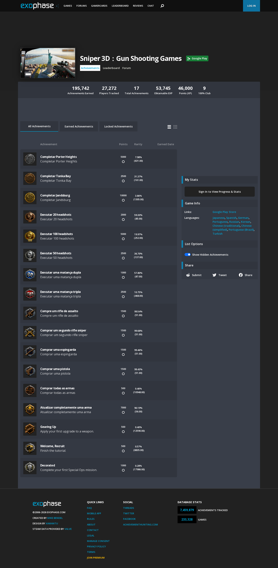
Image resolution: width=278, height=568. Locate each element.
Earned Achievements (79, 126)
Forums (81, 5)
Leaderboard (120, 5)
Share (248, 275)
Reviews (138, 5)
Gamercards (99, 5)
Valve (68, 529)
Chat (151, 5)
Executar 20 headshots (55, 215)
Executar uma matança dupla (60, 272)
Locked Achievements (118, 126)
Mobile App (94, 513)
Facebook (129, 519)
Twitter (128, 513)
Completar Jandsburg (55, 195)
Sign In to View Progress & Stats (220, 191)
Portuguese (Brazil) (241, 229)
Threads (128, 508)
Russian (234, 221)
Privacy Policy (96, 546)
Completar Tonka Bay (55, 176)
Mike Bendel (55, 518)
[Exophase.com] (40, 6)
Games (68, 5)
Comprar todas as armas (57, 388)
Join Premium (96, 557)
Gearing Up (48, 427)
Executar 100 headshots (56, 234)
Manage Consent (98, 541)
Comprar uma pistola (55, 369)
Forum (126, 68)
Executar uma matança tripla (60, 292)
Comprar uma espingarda (58, 350)
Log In (251, 5)
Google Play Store (224, 212)
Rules (91, 519)
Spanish (231, 218)
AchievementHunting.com (140, 524)
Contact (93, 530)
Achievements (90, 68)
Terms (91, 552)
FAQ (89, 508)
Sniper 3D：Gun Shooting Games (131, 58)
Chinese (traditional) (226, 225)
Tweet (222, 275)
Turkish (218, 233)
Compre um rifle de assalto (59, 311)
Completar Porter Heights (58, 157)
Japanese (219, 218)
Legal (90, 535)
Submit (197, 275)
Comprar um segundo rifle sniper (63, 330)
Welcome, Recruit (52, 446)
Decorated (47, 465)
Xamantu (52, 523)
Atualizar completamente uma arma (66, 407)
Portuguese (220, 221)
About (91, 524)
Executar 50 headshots (55, 253)
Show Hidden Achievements (210, 254)
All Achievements (39, 126)
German (243, 218)
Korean (245, 221)
